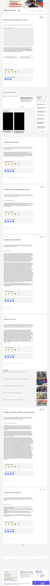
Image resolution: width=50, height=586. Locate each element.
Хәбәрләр (6, 139)
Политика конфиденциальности (8, 584)
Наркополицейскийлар (8, 363)
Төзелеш (27, 177)
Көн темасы (6, 409)
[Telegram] (10, 79)
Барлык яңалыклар (41, 131)
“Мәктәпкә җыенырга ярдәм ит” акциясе (11, 63)
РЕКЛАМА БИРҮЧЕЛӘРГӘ (8, 12)
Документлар (22, 557)
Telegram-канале (7, 57)
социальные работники (8, 307)
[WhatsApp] (13, 171)
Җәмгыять (6, 316)
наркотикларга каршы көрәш (19, 363)
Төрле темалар (27, 557)
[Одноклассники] (8, 79)
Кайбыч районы (7, 480)
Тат (33, 10)
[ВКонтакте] (5, 79)
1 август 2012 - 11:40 (6, 414)
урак (12, 480)
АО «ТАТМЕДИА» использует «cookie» (9, 583)
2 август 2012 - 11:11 (6, 22)
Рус (30, 10)
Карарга (42, 583)
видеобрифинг (6, 537)
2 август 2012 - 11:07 (6, 242)
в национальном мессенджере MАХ (25, 57)
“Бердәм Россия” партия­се (8, 227)
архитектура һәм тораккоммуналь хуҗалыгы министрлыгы (14, 177)
